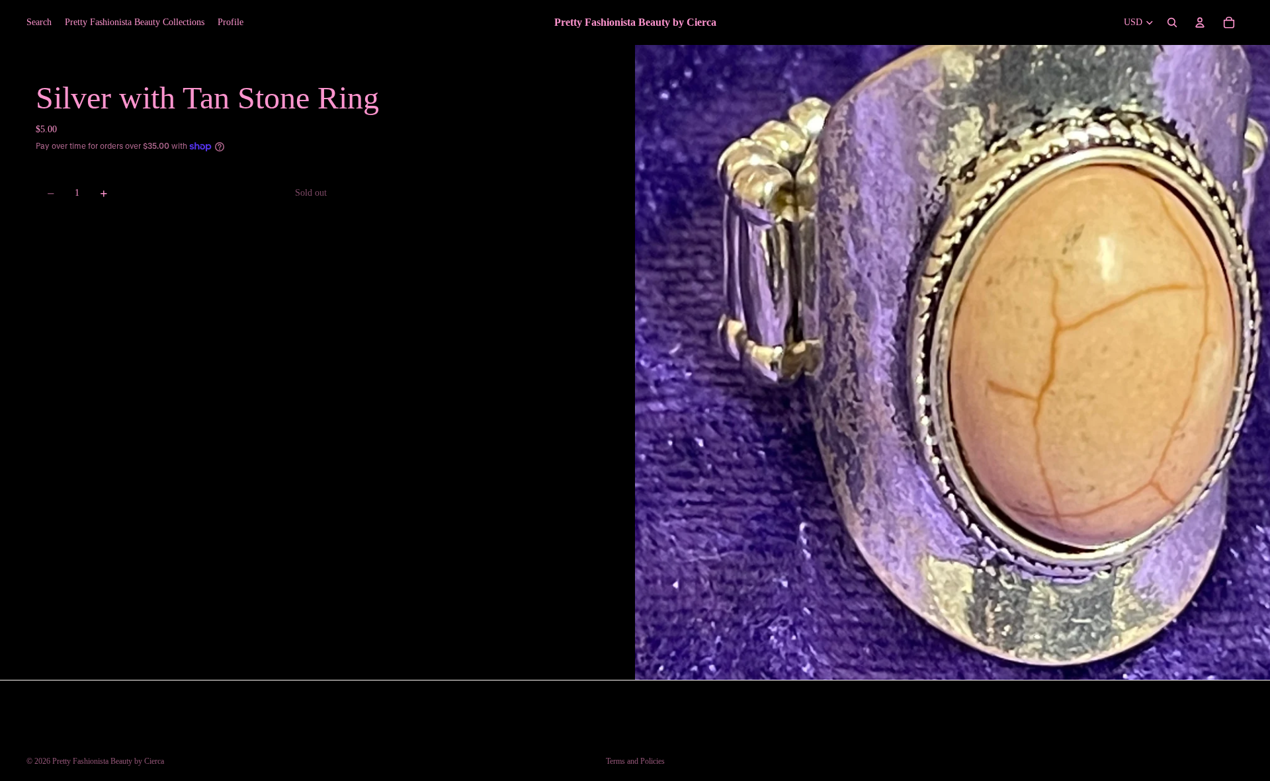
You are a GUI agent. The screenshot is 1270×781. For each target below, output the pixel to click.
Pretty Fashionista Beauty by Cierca (108, 761)
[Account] (1199, 22)
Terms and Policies (635, 761)
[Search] (1172, 22)
